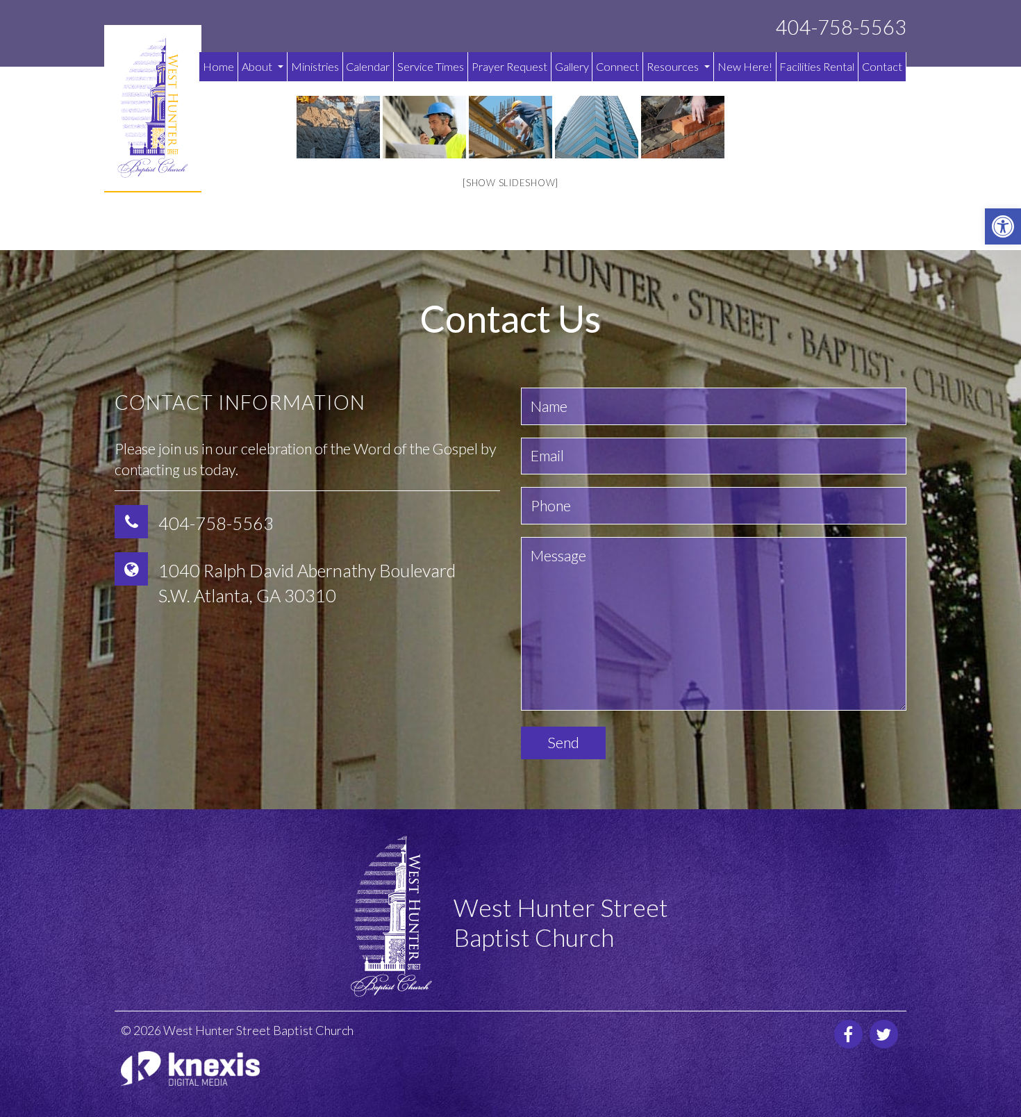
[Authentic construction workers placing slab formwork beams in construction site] (510, 127)
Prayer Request (509, 66)
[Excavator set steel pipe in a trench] (338, 127)
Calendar (368, 66)
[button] (1003, 226)
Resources (674, 66)
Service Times (430, 66)
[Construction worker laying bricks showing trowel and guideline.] (682, 127)
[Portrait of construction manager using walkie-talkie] (424, 127)
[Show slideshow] (510, 182)
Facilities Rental (816, 66)
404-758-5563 (841, 27)
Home (218, 66)
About (258, 66)
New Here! (744, 66)
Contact (882, 66)
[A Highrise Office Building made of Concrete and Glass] (596, 127)
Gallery (572, 66)
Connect (617, 66)
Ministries (315, 66)
